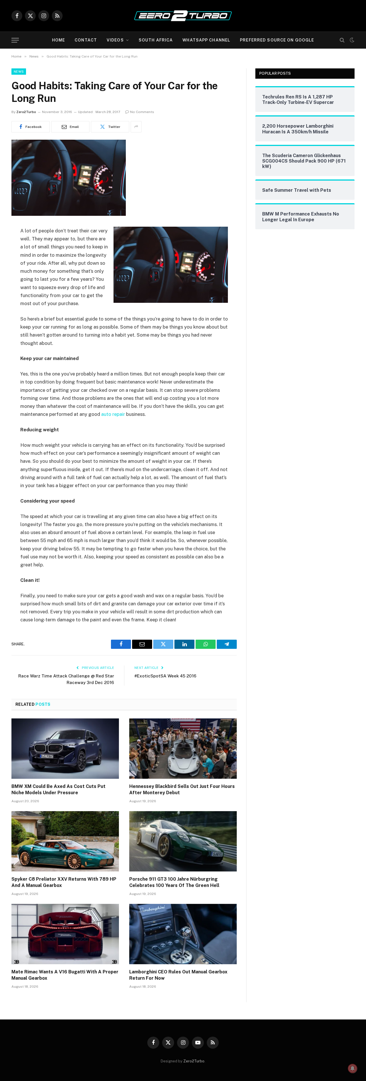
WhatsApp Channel (206, 40)
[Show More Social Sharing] (136, 127)
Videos (115, 40)
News (19, 71)
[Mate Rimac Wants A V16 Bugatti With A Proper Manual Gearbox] (65, 934)
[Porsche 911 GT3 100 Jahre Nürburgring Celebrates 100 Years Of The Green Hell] (183, 841)
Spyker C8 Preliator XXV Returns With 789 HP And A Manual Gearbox (63, 882)
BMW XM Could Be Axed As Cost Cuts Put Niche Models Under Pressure (58, 789)
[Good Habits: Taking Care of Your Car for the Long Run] (68, 214)
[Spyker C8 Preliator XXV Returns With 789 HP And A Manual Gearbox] (65, 841)
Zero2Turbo (26, 112)
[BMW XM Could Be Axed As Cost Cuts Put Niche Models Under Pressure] (65, 748)
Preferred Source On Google (277, 40)
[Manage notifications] (352, 1068)
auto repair (113, 414)
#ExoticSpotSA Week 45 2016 (165, 675)
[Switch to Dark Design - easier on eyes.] (351, 40)
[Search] (342, 40)
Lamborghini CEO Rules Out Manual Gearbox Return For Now (178, 975)
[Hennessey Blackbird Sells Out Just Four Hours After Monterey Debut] (183, 748)
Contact (86, 40)
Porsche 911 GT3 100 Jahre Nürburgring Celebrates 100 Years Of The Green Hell (174, 882)
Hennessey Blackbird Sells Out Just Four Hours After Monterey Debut (182, 789)
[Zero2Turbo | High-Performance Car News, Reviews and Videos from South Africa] (183, 15)
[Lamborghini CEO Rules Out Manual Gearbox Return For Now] (183, 934)
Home (58, 40)
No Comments (142, 112)
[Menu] (15, 40)
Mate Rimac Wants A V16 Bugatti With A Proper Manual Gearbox (64, 975)
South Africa (156, 40)
